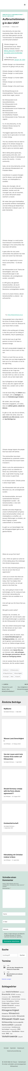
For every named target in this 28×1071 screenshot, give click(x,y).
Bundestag (18, 994)
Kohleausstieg (7, 1022)
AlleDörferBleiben (12, 992)
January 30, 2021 (19, 59)
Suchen (22, 955)
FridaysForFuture (7, 673)
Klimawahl (7, 1019)
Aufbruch (5, 670)
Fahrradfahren (10, 1001)
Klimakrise (5, 1013)
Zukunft (17, 676)
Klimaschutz (14, 1013)
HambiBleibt (17, 1005)
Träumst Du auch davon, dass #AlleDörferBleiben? (8, 688)
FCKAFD (17, 1001)
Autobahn (22, 992)
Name (5, 914)
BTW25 (13, 994)
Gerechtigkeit (18, 673)
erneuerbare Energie (15, 999)
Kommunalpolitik (18, 1022)
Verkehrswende (9, 1036)
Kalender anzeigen (6, 979)
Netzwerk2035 (13, 1029)
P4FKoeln (7, 26)
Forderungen (6, 1003)
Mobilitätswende (16, 1027)
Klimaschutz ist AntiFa (9, 1016)
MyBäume (7, 709)
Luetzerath (18, 1025)
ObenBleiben (16, 1031)
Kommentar (6, 888)
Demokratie (16, 997)
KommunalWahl (7, 1025)
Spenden (13, 1048)
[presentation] (14, 727)
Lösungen (6, 676)
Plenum (22, 1031)
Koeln (16, 1019)
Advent (3, 992)
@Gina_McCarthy (9, 51)
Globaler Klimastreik (8, 1005)
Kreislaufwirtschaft (11, 823)
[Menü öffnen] (24, 4)
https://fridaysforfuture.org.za (15, 314)
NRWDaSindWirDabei (6, 1031)
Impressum (20, 1048)
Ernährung (23, 999)
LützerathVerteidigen (6, 1027)
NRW (18, 1029)
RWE (7, 1033)
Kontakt (6, 1048)
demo (10, 997)
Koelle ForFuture (10, 711)
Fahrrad (4, 1001)
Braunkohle (6, 994)
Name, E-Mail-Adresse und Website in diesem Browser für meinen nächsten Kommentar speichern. (14, 935)
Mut (12, 676)
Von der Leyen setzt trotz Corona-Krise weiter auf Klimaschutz (13, 756)
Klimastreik (20, 1016)
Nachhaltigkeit (5, 1029)
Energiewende (6, 999)
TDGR (11, 1033)
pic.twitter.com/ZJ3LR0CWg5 (13, 53)
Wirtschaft (10, 16)
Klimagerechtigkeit (17, 14)
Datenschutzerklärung (14, 1051)
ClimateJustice (14, 670)
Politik (4, 16)
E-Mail (5, 921)
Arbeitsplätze (6, 14)
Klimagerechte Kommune (9, 1007)
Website (5, 929)
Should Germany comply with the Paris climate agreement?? (13, 791)
